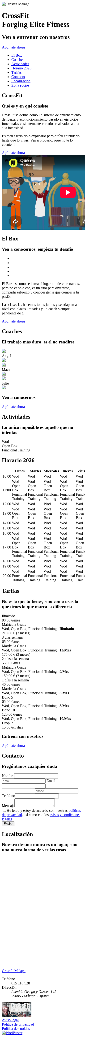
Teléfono (8, 796)
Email (51, 781)
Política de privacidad (18, 1024)
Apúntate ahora (13, 47)
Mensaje (8, 806)
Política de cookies (16, 1029)
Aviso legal (10, 1020)
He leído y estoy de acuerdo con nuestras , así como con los (41, 814)
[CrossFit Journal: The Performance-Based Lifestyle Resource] (16, 1016)
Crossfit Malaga (14, 971)
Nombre (8, 776)
